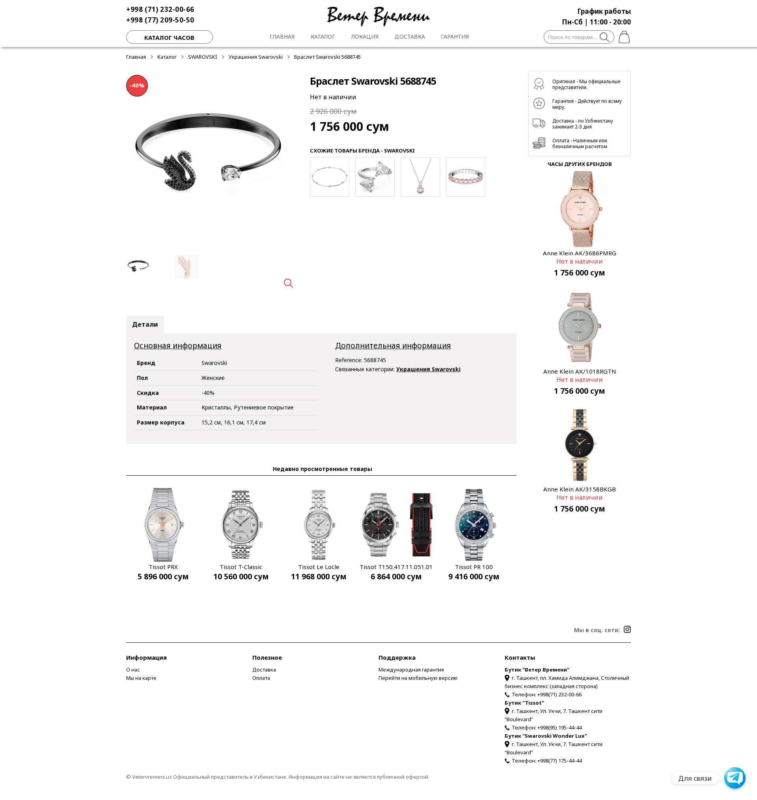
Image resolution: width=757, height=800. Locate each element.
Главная (282, 36)
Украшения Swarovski (256, 56)
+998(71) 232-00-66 (559, 694)
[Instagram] (627, 629)
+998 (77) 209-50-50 (160, 19)
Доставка (410, 36)
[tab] (145, 325)
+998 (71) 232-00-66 (160, 9)
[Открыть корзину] (622, 35)
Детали (145, 324)
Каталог (323, 36)
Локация (364, 36)
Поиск (605, 38)
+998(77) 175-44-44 (559, 760)
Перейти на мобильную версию (418, 677)
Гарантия (455, 36)
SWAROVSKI (202, 56)
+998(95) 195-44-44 (559, 727)
